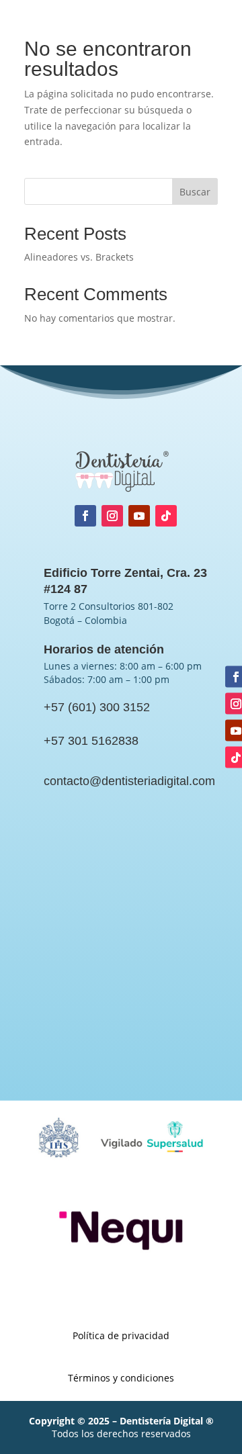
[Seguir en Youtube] (139, 516)
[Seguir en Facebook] (85, 516)
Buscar (194, 191)
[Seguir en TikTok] (166, 516)
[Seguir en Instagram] (112, 516)
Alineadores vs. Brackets (79, 257)
